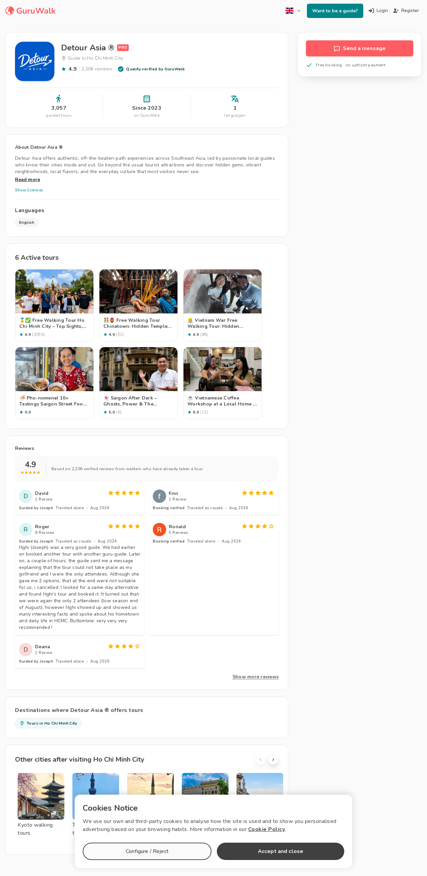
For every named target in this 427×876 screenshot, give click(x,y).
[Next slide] (273, 759)
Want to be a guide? (335, 11)
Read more (27, 179)
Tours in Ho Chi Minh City (52, 723)
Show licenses (29, 190)
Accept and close (280, 851)
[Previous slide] (260, 759)
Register (410, 10)
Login (382, 10)
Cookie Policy (266, 829)
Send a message (364, 48)
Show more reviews (256, 677)
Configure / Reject (147, 851)
